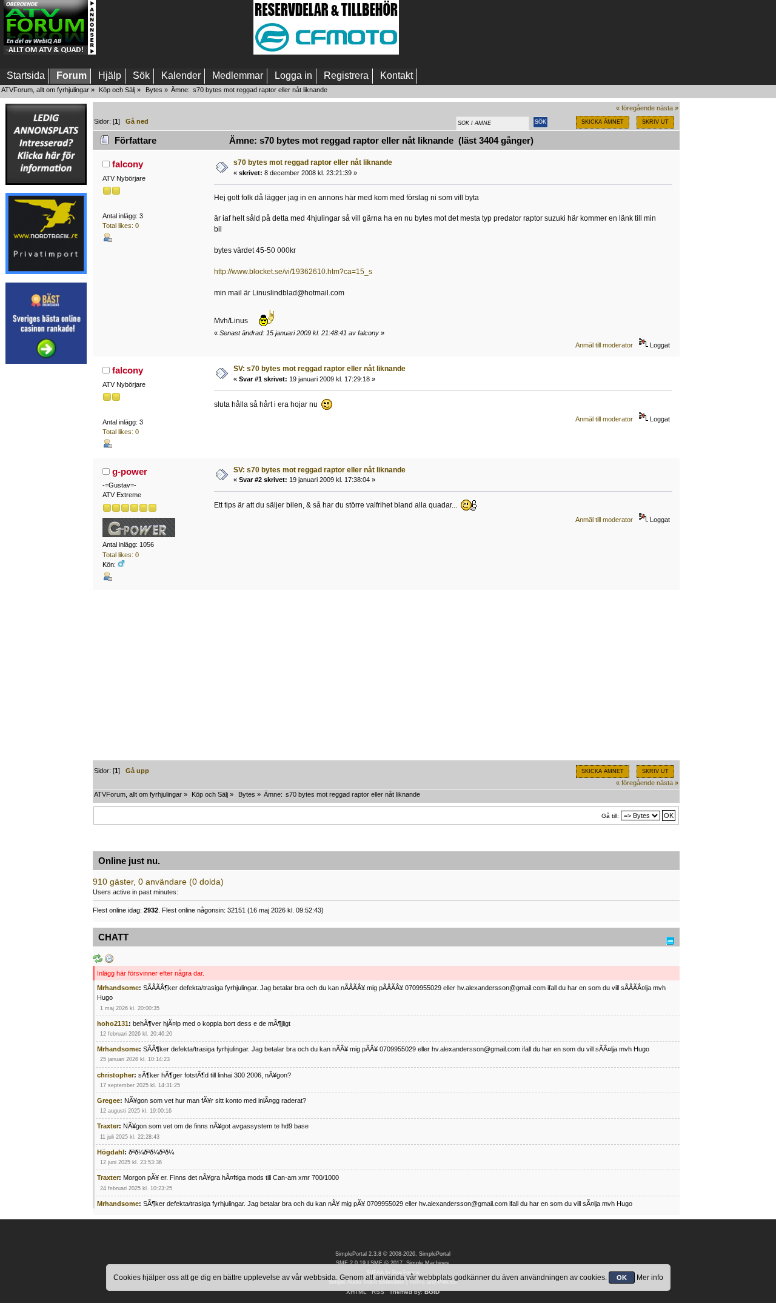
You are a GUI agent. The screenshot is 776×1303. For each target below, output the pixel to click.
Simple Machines (427, 1263)
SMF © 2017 (386, 1263)
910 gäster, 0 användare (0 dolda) (158, 881)
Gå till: (610, 815)
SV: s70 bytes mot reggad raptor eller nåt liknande (319, 368)
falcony (127, 164)
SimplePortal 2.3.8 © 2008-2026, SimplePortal (392, 1254)
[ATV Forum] (50, 52)
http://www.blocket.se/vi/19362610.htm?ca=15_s (293, 271)
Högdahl (110, 1152)
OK (622, 1277)
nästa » (667, 108)
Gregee (108, 1100)
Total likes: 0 (120, 225)
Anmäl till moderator (604, 345)
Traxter (108, 1126)
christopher (115, 1075)
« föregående (635, 108)
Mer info (650, 1277)
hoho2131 (113, 1023)
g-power (129, 471)
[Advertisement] (174, 27)
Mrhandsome (118, 987)
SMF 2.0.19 (351, 1263)
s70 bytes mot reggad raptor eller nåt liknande (312, 162)
